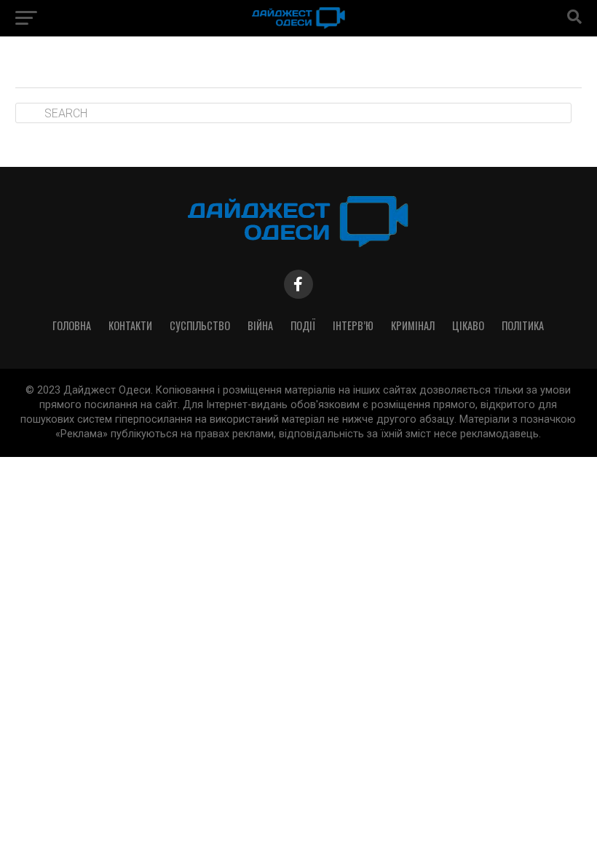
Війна (260, 325)
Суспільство (200, 325)
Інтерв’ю (353, 325)
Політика (523, 325)
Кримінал (413, 325)
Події (302, 325)
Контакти (130, 325)
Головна (71, 325)
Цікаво (468, 325)
